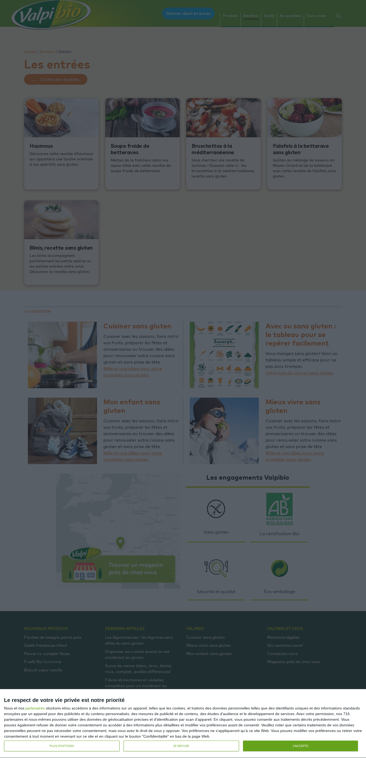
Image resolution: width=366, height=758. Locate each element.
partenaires (35, 708)
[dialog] (183, 723)
